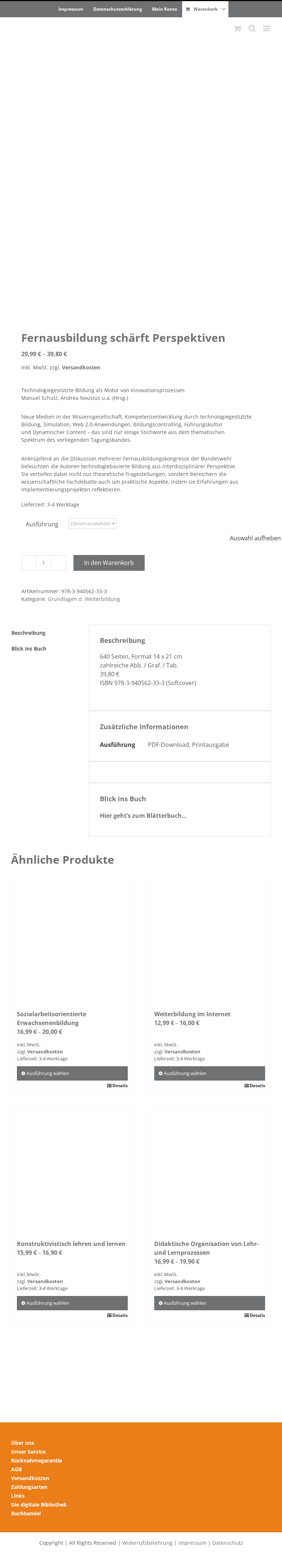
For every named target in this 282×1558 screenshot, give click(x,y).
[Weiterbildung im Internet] (210, 941)
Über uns (22, 1442)
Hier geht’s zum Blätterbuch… (143, 816)
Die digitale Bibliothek (39, 1504)
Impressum (192, 1542)
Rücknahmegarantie (36, 1460)
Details (120, 1085)
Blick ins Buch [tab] (28, 648)
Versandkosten (81, 367)
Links (18, 1495)
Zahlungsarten (29, 1486)
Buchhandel (26, 1513)
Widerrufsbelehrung (147, 1542)
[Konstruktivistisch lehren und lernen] (72, 1171)
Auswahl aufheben (255, 538)
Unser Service (28, 1451)
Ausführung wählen (47, 1073)
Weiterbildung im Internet (192, 1014)
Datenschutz (227, 1542)
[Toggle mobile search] (252, 28)
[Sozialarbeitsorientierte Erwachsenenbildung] (72, 941)
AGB (16, 1469)
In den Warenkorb (109, 563)
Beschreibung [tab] (28, 632)
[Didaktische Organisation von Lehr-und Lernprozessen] (210, 1171)
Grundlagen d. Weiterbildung (84, 598)
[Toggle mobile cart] (237, 28)
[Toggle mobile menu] (267, 28)
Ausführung (42, 524)
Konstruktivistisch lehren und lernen (71, 1244)
